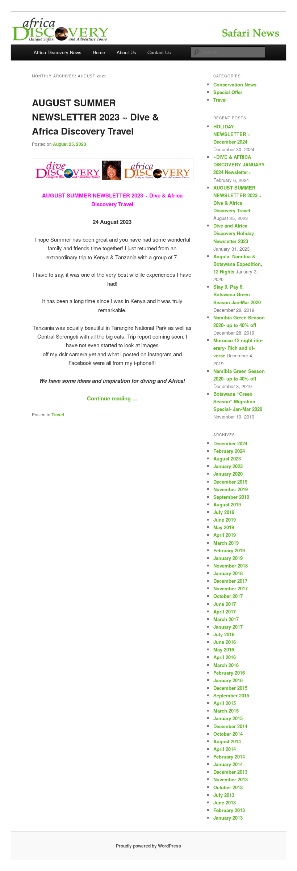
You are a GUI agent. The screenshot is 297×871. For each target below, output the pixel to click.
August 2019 (227, 504)
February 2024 (229, 450)
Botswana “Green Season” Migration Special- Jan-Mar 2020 (237, 401)
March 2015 (226, 710)
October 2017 (228, 595)
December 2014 (230, 726)
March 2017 (226, 619)
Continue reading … (112, 398)
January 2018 (228, 573)
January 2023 (228, 466)
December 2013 (230, 771)
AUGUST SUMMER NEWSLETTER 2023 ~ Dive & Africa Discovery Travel (95, 116)
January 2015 (228, 718)
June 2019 (224, 519)
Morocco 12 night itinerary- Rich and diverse (238, 348)
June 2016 (224, 641)
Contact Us (159, 52)
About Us (126, 52)
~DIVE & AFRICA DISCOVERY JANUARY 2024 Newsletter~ (239, 164)
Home (99, 52)
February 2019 (229, 550)
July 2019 (223, 512)
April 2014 (224, 748)
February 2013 (229, 810)
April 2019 (224, 534)
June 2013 (224, 802)
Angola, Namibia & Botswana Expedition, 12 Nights (237, 264)
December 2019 (230, 481)
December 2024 (230, 443)
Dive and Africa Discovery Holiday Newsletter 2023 (233, 233)
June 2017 (224, 603)
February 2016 (229, 672)
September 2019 (231, 496)
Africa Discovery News (57, 52)
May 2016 (223, 649)
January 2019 (228, 558)
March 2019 (226, 542)
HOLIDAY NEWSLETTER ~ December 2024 (231, 134)
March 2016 (226, 665)
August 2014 (227, 741)
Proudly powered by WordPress (148, 845)
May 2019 (223, 527)
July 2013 (223, 794)
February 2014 (229, 756)
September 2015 (231, 695)
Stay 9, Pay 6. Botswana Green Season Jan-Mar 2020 (237, 294)
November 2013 (230, 779)
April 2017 (224, 611)
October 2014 (228, 733)
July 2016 (223, 634)
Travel (57, 414)
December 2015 (230, 687)
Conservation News (234, 84)
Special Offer (227, 92)
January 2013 (228, 817)
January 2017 (228, 626)
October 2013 (228, 787)
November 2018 (230, 565)
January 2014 (228, 764)
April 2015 (224, 703)
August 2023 (227, 458)
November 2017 (230, 588)
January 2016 (228, 680)
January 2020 (228, 473)
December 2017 (230, 580)
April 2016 (224, 657)
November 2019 (230, 489)
